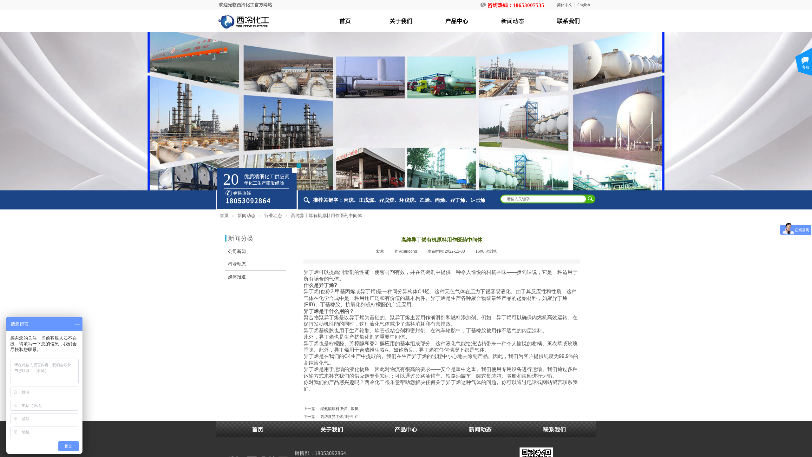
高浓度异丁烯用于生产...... (334, 416)
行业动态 (273, 215)
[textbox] (543, 199)
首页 (224, 215)
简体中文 (564, 5)
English (583, 5)
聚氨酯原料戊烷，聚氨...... (334, 409)
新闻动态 (246, 215)
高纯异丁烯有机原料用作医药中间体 (326, 215)
